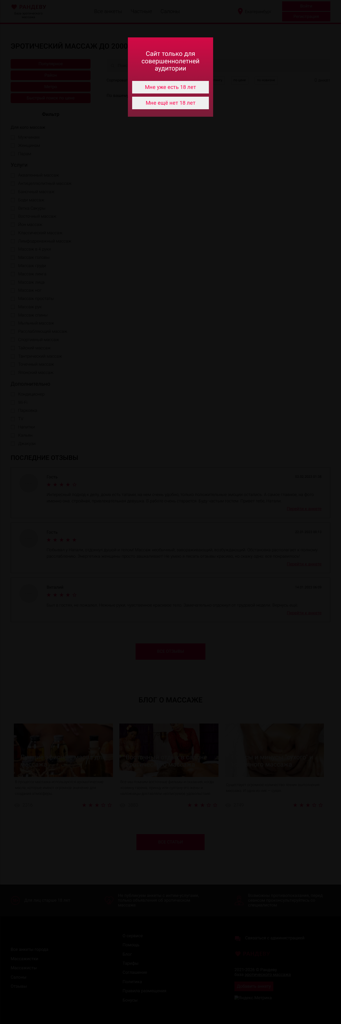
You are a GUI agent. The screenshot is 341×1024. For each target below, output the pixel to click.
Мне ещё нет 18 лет (171, 103)
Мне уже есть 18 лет (170, 87)
